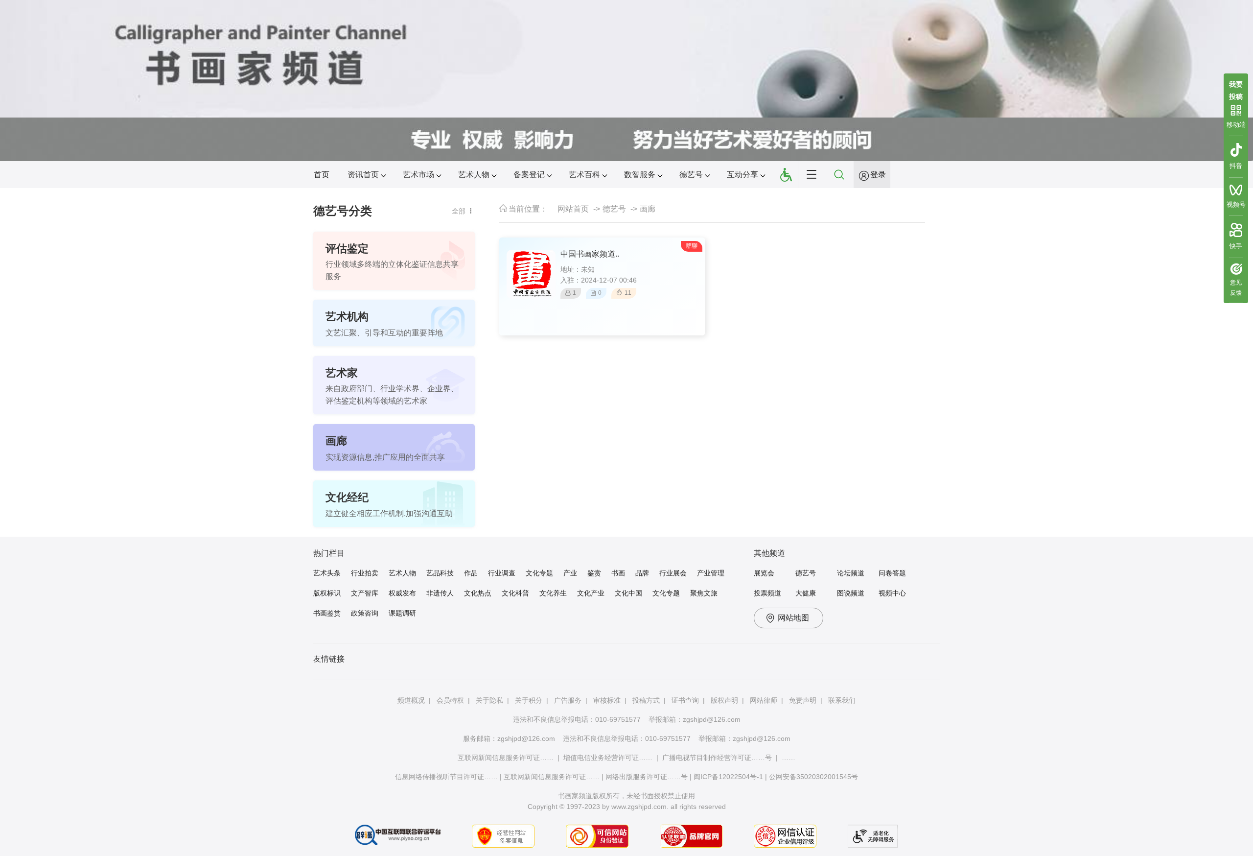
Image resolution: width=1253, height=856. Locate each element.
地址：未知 (577, 269)
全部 (458, 211)
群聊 (691, 245)
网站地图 (793, 618)
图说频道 (850, 593)
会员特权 (450, 700)
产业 (570, 573)
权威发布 (402, 593)
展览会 (764, 573)
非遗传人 (440, 593)
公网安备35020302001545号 (813, 777)
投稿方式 (646, 700)
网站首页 (573, 209)
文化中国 (628, 593)
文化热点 (477, 593)
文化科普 (515, 593)
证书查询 (685, 700)
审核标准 (607, 700)
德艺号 (614, 209)
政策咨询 (364, 613)
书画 (618, 573)
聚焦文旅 (704, 593)
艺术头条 (327, 573)
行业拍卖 (364, 573)
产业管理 (710, 573)
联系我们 (842, 700)
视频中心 (892, 593)
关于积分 (528, 700)
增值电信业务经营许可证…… (607, 757)
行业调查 (501, 573)
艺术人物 (402, 573)
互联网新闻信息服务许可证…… (506, 757)
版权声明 (724, 700)
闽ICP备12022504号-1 (728, 777)
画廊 (647, 209)
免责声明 (802, 700)
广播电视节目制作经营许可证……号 (717, 757)
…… (788, 757)
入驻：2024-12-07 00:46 (598, 280)
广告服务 (567, 700)
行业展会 (673, 573)
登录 (878, 174)
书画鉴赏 (327, 613)
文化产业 (590, 593)
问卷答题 (892, 573)
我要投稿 (1236, 89)
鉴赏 (594, 573)
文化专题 (539, 573)
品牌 (642, 573)
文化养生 (553, 593)
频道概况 (411, 700)
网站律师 (763, 700)
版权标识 (327, 593)
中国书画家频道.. (589, 254)
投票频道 (767, 593)
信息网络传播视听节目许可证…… (446, 777)
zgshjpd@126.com (712, 719)
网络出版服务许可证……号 (646, 777)
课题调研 (402, 613)
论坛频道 (850, 573)
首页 (321, 174)
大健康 (805, 593)
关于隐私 (489, 700)
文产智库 (364, 593)
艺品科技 (440, 573)
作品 (471, 573)
